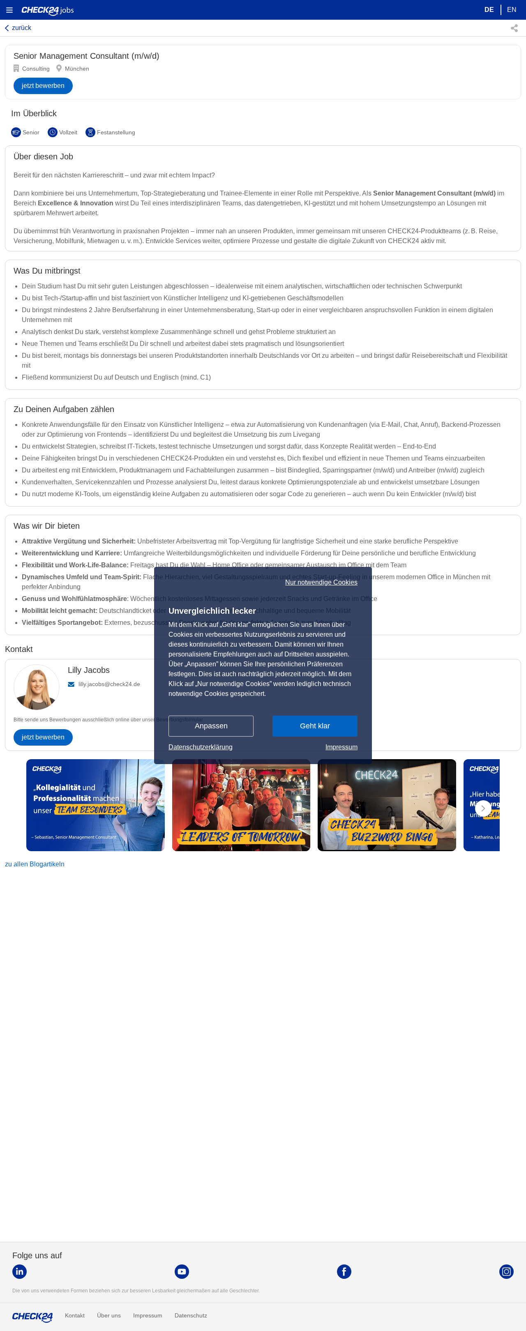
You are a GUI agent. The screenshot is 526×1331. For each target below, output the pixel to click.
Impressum (341, 747)
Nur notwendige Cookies (321, 582)
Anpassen (211, 726)
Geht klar (315, 726)
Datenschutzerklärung (200, 747)
